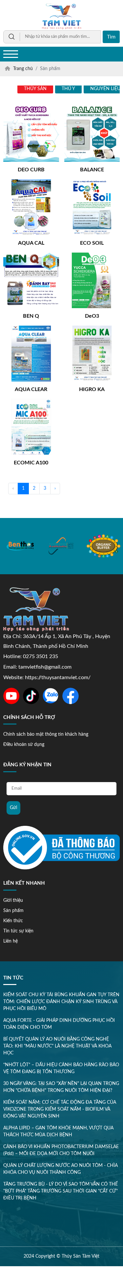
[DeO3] (92, 280)
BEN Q (31, 316)
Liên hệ (10, 941)
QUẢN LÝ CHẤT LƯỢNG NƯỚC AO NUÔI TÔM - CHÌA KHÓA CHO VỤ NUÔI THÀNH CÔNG (60, 1169)
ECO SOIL (92, 243)
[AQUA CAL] (31, 207)
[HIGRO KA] (92, 354)
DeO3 (92, 316)
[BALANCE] (92, 134)
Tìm (111, 36)
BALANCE (92, 169)
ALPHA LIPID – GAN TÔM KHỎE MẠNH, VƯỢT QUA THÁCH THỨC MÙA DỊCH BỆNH (58, 1131)
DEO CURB (31, 169)
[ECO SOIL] (92, 207)
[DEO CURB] (31, 134)
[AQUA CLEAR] (31, 354)
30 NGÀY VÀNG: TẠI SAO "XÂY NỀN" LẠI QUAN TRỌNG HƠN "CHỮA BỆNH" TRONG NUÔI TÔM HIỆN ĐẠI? (61, 1087)
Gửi (13, 807)
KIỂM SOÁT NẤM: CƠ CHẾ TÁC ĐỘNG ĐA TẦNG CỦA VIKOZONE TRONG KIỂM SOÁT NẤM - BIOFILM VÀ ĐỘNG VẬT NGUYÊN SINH (59, 1109)
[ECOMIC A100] (31, 427)
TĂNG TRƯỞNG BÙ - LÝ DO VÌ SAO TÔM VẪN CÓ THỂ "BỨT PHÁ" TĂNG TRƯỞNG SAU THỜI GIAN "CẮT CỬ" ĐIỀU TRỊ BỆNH (60, 1191)
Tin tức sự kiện (18, 931)
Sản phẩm (13, 910)
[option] (20, 545)
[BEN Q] (31, 280)
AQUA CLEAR (31, 389)
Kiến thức (13, 921)
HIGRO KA (92, 389)
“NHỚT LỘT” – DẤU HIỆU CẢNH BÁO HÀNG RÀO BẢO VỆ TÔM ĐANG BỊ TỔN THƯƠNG (61, 1068)
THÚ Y (68, 88)
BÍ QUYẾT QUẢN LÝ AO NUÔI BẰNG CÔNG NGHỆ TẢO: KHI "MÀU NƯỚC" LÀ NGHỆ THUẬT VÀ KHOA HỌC (57, 1046)
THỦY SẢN (35, 88)
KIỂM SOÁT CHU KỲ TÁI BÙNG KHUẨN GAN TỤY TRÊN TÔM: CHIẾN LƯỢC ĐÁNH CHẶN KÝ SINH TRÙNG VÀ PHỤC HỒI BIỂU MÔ (61, 1002)
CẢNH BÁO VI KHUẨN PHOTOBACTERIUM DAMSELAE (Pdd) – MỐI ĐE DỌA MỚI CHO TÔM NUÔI (61, 1150)
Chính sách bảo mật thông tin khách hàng (45, 734)
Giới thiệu (13, 900)
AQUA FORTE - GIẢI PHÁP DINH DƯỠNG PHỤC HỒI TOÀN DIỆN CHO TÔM (59, 1024)
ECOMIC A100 (31, 462)
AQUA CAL (31, 243)
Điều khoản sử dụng (23, 744)
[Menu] (10, 54)
